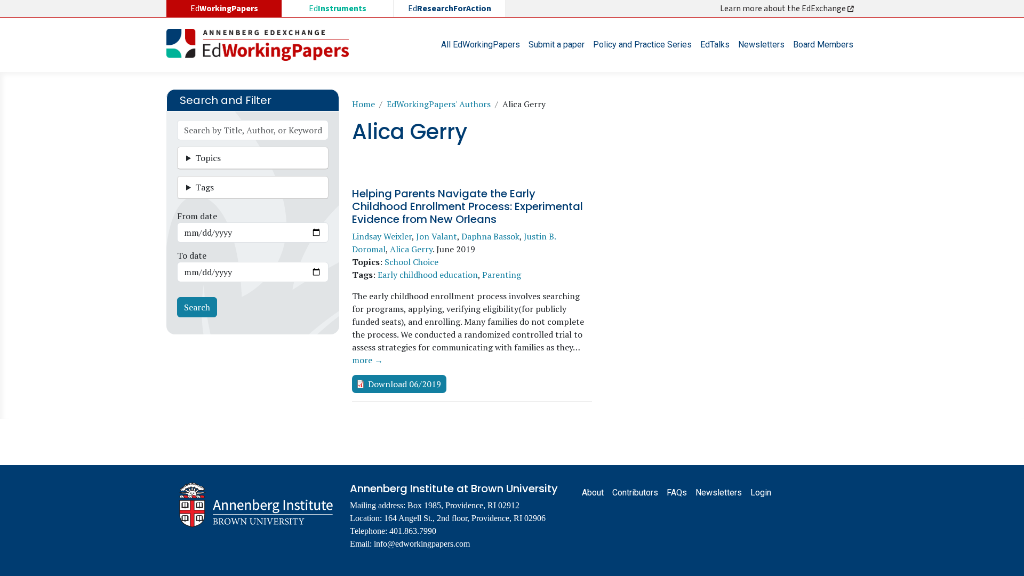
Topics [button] (208, 158)
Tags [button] (204, 187)
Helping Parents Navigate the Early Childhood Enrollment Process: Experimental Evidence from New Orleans (467, 206)
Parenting (501, 275)
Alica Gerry (411, 249)
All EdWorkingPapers (480, 44)
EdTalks (715, 44)
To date (191, 255)
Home (363, 104)
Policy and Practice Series (642, 44)
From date (197, 216)
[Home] (261, 45)
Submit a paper (557, 44)
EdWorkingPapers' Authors (439, 104)
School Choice (411, 262)
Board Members (823, 44)
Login (760, 492)
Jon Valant (436, 236)
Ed (337, 8)
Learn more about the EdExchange (783, 8)
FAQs (677, 492)
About (593, 492)
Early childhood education (428, 275)
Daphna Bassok (490, 236)
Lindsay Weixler (382, 236)
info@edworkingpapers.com (422, 543)
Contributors (635, 492)
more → (367, 360)
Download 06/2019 (404, 384)
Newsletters (761, 44)
